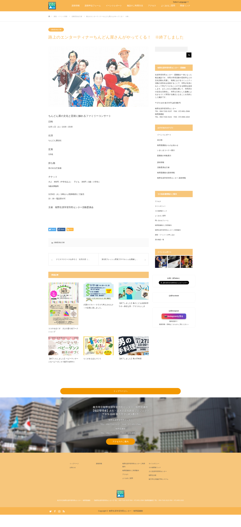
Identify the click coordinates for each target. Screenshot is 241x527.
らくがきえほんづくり (92, 359)
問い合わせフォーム (162, 220)
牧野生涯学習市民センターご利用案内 (168, 230)
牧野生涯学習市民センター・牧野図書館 (126, 511)
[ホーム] (49, 12)
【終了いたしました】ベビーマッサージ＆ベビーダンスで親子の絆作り (63, 360)
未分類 (159, 140)
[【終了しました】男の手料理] (134, 345)
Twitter (50, 511)
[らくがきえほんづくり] (98, 345)
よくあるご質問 (168, 6)
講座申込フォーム (93, 6)
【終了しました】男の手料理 (130, 359)
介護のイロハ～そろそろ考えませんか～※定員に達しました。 (98, 306)
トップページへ (120, 391)
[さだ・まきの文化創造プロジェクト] (55, 5)
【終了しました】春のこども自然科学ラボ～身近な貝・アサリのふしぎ (133, 304)
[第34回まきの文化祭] (187, 262)
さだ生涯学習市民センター (158, 471)
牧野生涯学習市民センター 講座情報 (171, 178)
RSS (63, 511)
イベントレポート (114, 6)
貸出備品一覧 (159, 239)
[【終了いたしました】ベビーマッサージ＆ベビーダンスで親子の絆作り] (63, 345)
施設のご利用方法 (135, 6)
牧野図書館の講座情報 (166, 173)
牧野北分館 (152, 475)
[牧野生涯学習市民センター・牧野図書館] (120, 494)
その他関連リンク (161, 211)
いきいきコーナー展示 (166, 150)
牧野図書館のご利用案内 (163, 225)
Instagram (59, 511)
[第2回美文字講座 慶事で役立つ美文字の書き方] (174, 262)
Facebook (54, 511)
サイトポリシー (160, 206)
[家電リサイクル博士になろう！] (161, 262)
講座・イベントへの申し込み (165, 235)
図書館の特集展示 (164, 156)
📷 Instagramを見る (174, 316)
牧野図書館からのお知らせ (167, 145)
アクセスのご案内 (120, 441)
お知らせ (73, 467)
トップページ (74, 463)
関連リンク (185, 6)
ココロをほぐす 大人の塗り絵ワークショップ (63, 330)
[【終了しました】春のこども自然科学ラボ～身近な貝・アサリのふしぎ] (134, 291)
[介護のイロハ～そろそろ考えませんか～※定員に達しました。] (98, 291)
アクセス (152, 6)
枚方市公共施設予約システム (158, 479)
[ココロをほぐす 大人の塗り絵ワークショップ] (63, 303)
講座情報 (76, 6)
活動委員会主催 (56, 30)
